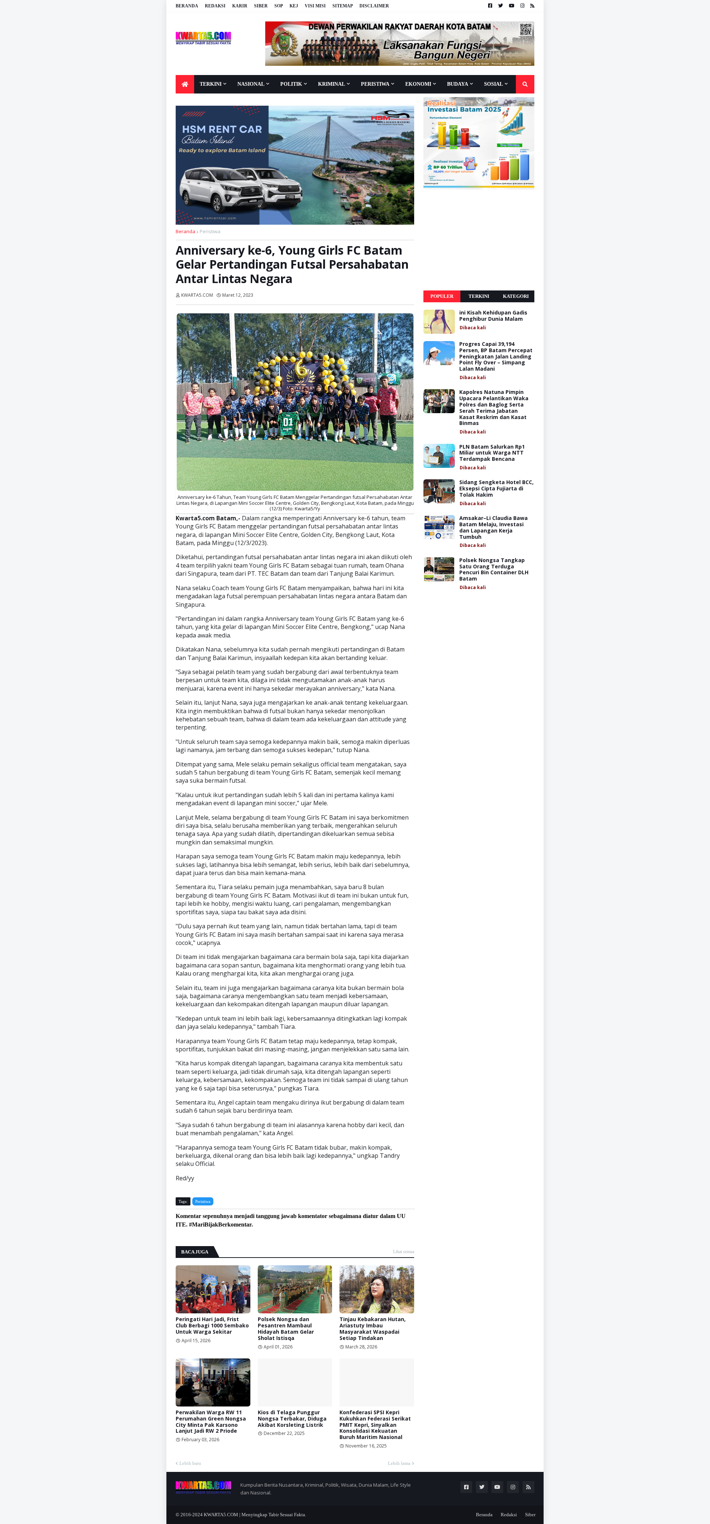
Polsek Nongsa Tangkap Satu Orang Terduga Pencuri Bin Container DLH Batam (493, 569)
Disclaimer (374, 5)
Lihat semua (403, 1251)
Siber (261, 5)
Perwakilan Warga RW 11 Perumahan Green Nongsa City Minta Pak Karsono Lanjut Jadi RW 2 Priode (211, 1421)
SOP (278, 5)
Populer (441, 296)
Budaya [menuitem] (457, 84)
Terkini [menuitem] (211, 84)
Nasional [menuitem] (250, 84)
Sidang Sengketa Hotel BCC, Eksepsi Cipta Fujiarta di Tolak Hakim (496, 488)
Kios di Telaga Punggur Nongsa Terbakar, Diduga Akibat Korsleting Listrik (292, 1418)
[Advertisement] (478, 240)
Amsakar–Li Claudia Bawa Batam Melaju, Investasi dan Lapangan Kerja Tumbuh (493, 527)
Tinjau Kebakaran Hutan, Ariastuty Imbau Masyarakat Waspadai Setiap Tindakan (372, 1328)
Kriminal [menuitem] (331, 84)
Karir (239, 5)
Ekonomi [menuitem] (418, 84)
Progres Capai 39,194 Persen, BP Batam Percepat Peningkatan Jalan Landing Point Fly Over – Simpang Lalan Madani (495, 356)
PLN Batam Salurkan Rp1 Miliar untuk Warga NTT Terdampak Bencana (492, 453)
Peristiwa (210, 231)
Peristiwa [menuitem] (375, 84)
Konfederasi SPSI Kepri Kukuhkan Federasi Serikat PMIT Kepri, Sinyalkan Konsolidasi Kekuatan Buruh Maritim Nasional (375, 1424)
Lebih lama (399, 1463)
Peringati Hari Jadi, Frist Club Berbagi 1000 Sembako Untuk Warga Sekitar (212, 1325)
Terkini (479, 296)
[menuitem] (185, 84)
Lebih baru (190, 1463)
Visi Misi (315, 5)
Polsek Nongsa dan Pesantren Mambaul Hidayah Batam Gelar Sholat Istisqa (286, 1328)
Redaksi (215, 5)
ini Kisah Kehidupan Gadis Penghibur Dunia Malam (493, 316)
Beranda (187, 5)
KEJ (294, 5)
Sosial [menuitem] (493, 84)
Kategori (516, 296)
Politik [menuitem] (291, 84)
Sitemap (342, 5)
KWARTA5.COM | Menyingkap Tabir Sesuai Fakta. (255, 1514)
